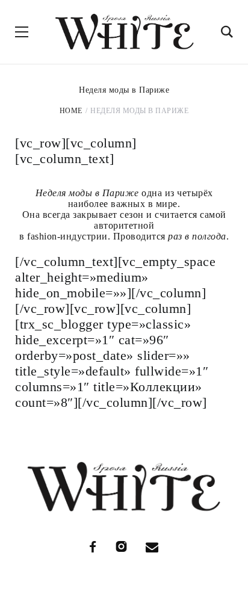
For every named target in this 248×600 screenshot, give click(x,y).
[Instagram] (121, 546)
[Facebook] (93, 546)
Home (71, 111)
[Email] (152, 546)
